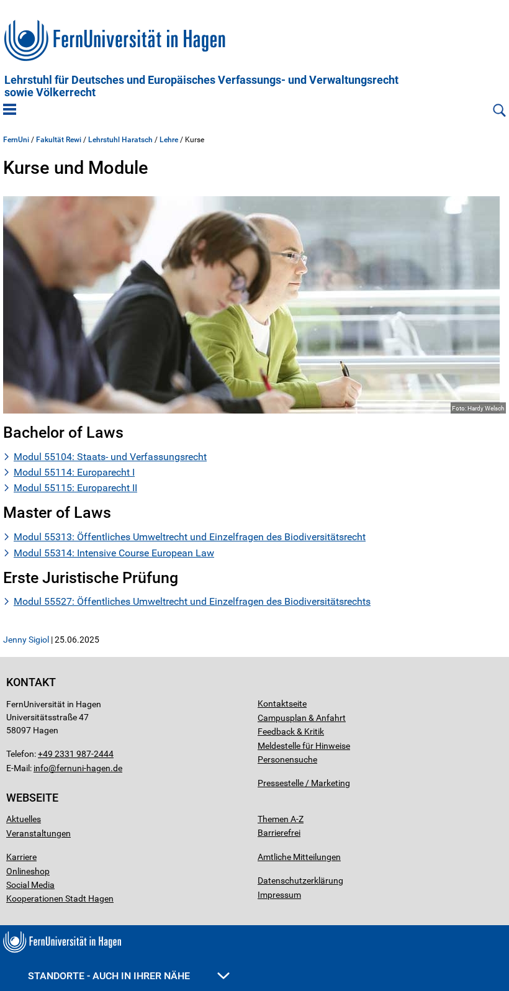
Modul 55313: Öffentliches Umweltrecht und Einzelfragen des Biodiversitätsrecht (190, 537)
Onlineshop (28, 871)
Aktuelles (23, 819)
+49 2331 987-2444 (76, 754)
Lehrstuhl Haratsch (120, 139)
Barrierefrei (279, 833)
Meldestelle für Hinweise (304, 746)
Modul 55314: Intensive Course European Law (114, 553)
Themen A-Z (281, 819)
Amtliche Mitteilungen (299, 857)
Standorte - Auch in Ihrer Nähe (110, 976)
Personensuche (287, 759)
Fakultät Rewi (58, 139)
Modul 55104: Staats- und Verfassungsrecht (110, 457)
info (41, 768)
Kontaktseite (282, 703)
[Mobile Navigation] (9, 110)
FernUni (16, 139)
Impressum (279, 895)
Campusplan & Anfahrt (302, 718)
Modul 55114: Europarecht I (74, 472)
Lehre (169, 139)
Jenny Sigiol (26, 640)
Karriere (21, 857)
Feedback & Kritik (291, 731)
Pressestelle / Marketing (304, 783)
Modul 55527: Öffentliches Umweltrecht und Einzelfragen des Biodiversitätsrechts (192, 601)
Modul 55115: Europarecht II (75, 488)
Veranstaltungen (38, 833)
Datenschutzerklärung (300, 880)
